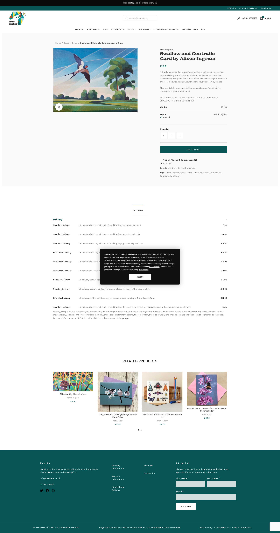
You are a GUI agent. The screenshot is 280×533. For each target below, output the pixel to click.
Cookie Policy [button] (154, 267)
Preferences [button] (143, 270)
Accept (140, 277)
